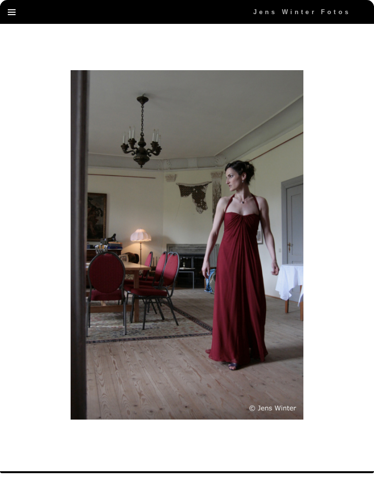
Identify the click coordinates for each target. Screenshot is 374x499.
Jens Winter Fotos (302, 12)
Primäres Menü (11, 12)
